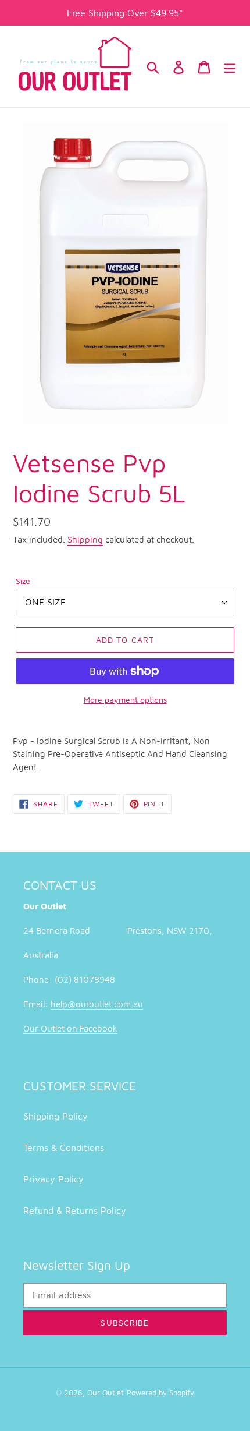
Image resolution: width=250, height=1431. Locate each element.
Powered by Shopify (160, 1392)
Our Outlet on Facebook (70, 1028)
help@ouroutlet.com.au (97, 1004)
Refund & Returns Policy (74, 1210)
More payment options (125, 699)
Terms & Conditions (63, 1147)
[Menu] (229, 66)
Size (23, 581)
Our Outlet (105, 1392)
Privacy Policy (53, 1179)
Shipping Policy (55, 1116)
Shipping (85, 539)
